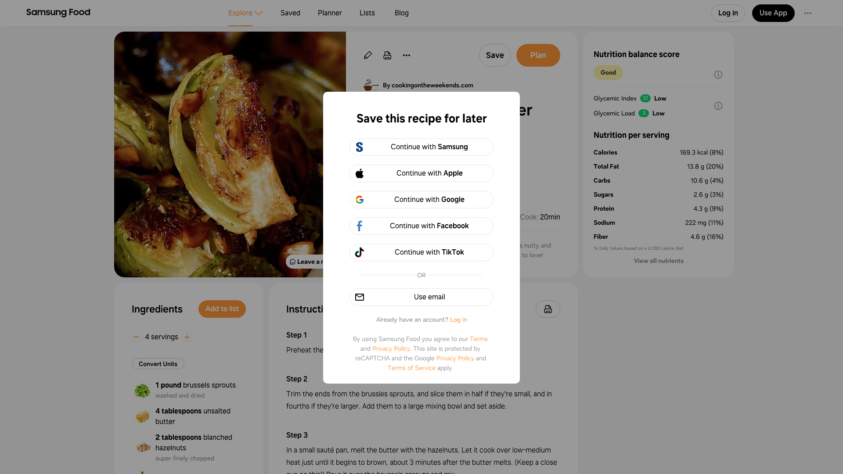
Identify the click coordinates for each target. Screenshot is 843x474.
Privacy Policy (391, 348)
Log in (458, 319)
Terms (479, 339)
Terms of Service (412, 368)
